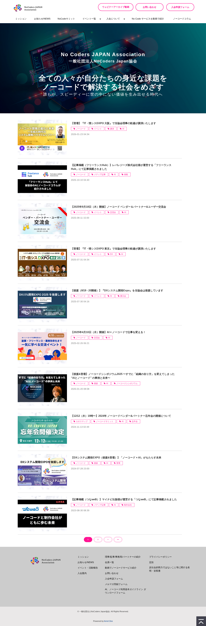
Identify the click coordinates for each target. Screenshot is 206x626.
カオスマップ (82, 421)
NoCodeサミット (66, 18)
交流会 (113, 212)
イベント (98, 129)
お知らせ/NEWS (42, 18)
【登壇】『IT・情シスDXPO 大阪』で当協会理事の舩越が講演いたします (113, 123)
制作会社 (128, 505)
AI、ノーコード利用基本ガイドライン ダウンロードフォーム (125, 591)
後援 (96, 383)
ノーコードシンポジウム (127, 383)
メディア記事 (100, 174)
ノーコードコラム (182, 18)
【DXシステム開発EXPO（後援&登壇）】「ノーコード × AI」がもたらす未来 (116, 457)
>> (118, 539)
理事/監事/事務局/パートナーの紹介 (123, 556)
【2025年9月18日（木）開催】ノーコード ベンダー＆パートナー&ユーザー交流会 (118, 206)
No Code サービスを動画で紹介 (148, 18)
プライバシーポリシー (160, 556)
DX (111, 254)
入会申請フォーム (180, 7)
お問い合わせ (149, 7)
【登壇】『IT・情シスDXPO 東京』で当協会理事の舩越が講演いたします (113, 248)
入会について (113, 18)
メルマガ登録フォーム (116, 584)
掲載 (126, 174)
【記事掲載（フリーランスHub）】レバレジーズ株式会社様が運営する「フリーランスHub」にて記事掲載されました (121, 167)
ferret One (108, 621)
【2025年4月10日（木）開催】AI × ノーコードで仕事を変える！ (108, 332)
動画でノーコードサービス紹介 (120, 567)
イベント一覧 (89, 18)
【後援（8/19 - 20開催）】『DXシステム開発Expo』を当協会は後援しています (117, 290)
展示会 (123, 296)
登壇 (118, 463)
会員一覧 (109, 562)
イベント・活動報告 (88, 567)
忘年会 (135, 421)
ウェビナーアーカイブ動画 (115, 7)
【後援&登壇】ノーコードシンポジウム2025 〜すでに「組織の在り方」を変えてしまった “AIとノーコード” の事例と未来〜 (123, 376)
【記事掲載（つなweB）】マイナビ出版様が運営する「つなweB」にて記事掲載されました (124, 499)
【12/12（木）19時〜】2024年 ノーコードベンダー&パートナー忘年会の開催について (121, 415)
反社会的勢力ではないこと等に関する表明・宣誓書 (169, 569)
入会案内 (82, 573)
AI (123, 129)
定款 (151, 562)
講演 (112, 129)
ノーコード (81, 129)
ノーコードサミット (104, 421)
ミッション (21, 18)
